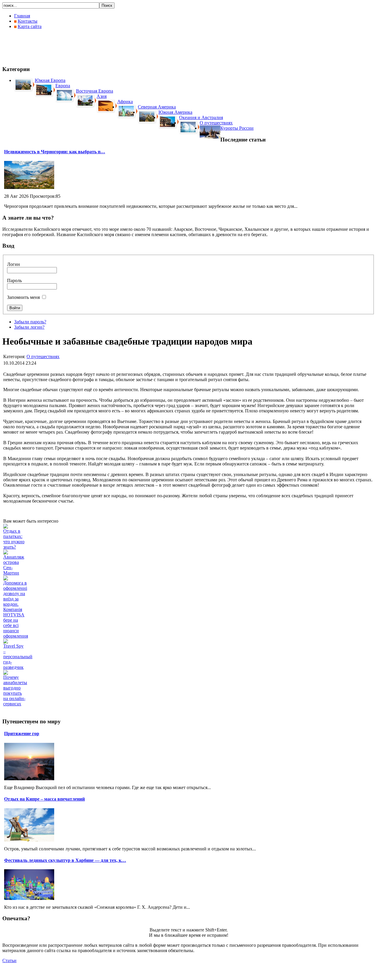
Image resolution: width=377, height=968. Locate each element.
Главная (22, 15)
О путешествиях (43, 356)
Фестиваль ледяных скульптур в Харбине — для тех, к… (65, 860)
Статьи (9, 960)
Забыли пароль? (30, 321)
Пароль (14, 280)
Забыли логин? (29, 327)
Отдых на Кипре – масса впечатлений (44, 798)
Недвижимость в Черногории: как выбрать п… (54, 151)
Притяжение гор (21, 733)
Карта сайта (30, 26)
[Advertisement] (109, 47)
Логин (13, 264)
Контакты (27, 21)
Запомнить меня (23, 297)
